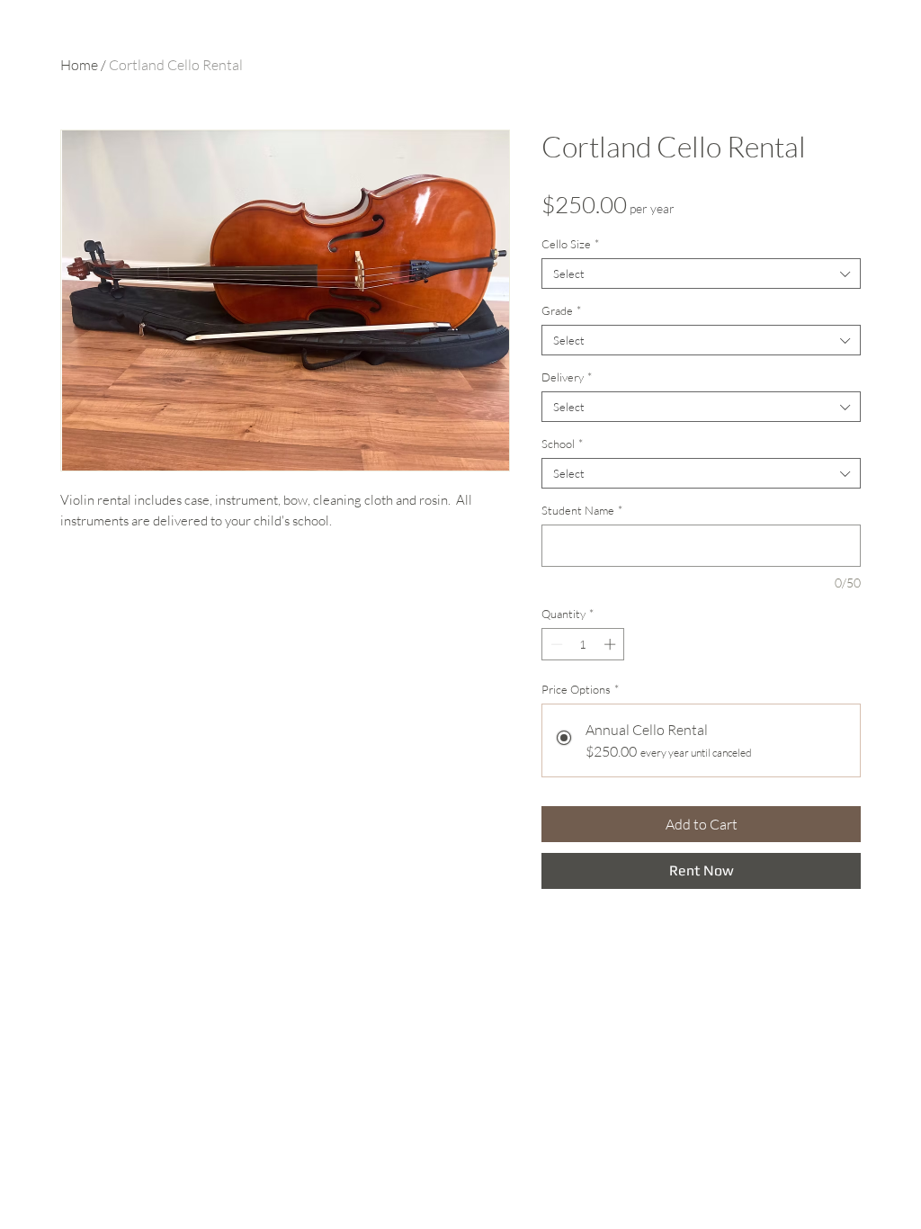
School (562, 443)
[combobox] (701, 273)
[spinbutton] (583, 644)
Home (79, 65)
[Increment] (611, 644)
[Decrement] (555, 644)
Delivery (566, 377)
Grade (561, 310)
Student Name (581, 510)
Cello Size (570, 244)
